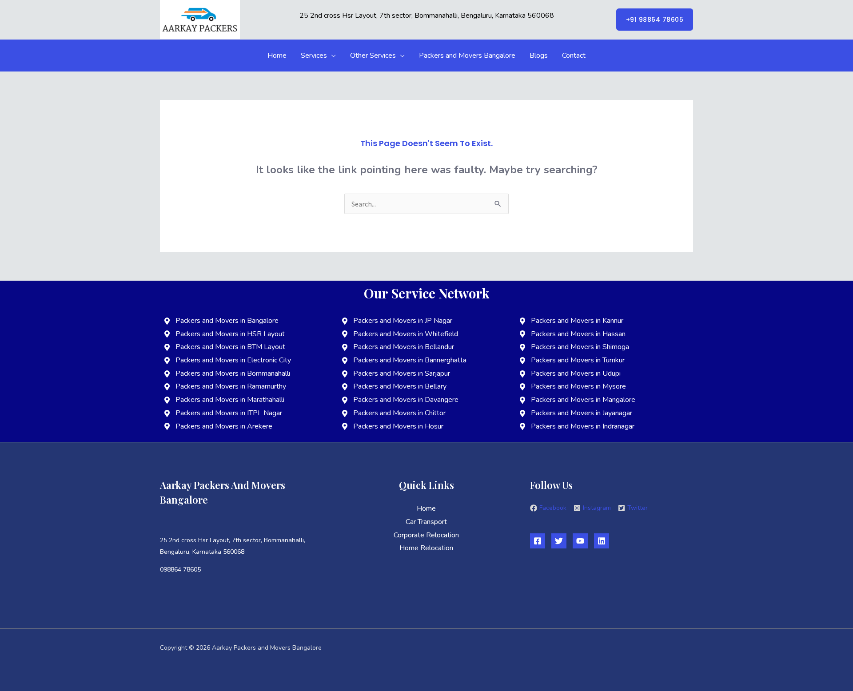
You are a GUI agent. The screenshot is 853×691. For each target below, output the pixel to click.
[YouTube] (580, 540)
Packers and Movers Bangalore (467, 55)
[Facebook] (537, 540)
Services (314, 55)
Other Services (373, 55)
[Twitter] (558, 540)
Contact (574, 55)
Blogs (539, 55)
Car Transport (426, 522)
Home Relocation (426, 548)
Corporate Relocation (426, 535)
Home (277, 55)
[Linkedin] (601, 540)
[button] (655, 19)
